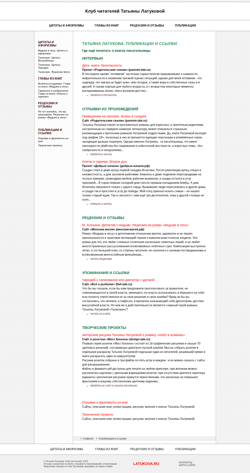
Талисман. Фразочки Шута (54, 71)
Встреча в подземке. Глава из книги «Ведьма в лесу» (54, 85)
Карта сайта (187, 465)
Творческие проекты (50, 145)
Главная (88, 439)
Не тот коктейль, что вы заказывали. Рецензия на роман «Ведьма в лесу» (53, 114)
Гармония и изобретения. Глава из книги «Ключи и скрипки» (53, 93)
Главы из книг (107, 25)
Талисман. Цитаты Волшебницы (49, 59)
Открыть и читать (101, 204)
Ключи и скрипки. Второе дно (104, 161)
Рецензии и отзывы (147, 25)
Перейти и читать (101, 154)
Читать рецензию (101, 259)
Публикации (185, 25)
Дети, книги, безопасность (102, 65)
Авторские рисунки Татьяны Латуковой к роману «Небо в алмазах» (133, 335)
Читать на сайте (100, 314)
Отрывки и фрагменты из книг (53, 140)
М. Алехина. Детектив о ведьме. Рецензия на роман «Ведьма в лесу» (135, 225)
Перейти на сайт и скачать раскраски (113, 386)
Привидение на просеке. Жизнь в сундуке (114, 116)
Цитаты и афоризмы (66, 25)
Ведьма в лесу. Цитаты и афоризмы (53, 52)
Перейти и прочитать (103, 95)
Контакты (185, 462)
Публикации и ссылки (50, 131)
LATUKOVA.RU (146, 464)
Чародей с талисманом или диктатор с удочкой (118, 280)
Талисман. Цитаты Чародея (49, 66)
